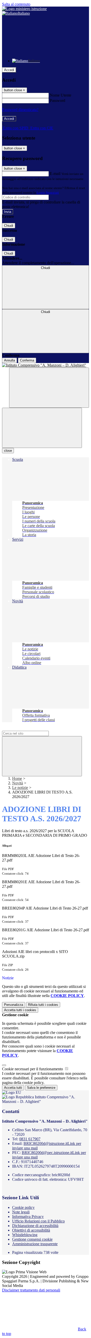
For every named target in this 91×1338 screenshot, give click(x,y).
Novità (17, 783)
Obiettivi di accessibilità (31, 1230)
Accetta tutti (20, 1010)
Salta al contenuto (16, 4)
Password (57, 100)
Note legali (21, 1212)
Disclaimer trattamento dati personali (31, 1290)
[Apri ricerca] (49, 388)
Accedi (9, 70)
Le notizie (20, 787)
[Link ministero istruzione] (24, 9)
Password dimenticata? (20, 109)
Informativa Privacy (28, 1216)
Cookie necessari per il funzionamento (33, 1069)
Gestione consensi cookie (32, 1239)
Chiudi (8, 226)
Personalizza (13, 1005)
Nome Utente (60, 95)
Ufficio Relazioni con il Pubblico (38, 1221)
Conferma (27, 360)
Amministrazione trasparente (35, 1244)
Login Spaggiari (48, 192)
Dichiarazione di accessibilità (35, 1225)
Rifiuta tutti (43, 1005)
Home (17, 778)
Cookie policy (23, 1207)
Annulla (9, 360)
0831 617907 (29, 1139)
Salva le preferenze (41, 1088)
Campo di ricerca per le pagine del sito (32, 728)
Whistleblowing (24, 1235)
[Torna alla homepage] (45, 365)
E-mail (55, 173)
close (8, 450)
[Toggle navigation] (42, 428)
